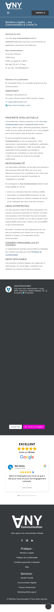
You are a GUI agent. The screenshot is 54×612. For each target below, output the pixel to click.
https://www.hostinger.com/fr (19, 105)
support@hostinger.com (17, 102)
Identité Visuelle (27, 578)
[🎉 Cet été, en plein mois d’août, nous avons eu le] (27, 385)
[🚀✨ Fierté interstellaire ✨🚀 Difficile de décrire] (27, 334)
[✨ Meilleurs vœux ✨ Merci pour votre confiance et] (27, 309)
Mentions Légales (27, 553)
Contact (39, 13)
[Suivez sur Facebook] (22, 541)
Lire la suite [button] (27, 488)
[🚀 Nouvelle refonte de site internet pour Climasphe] (27, 411)
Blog (27, 567)
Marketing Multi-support (27, 592)
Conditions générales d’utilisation (27, 562)
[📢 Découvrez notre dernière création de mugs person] (27, 360)
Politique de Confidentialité (27, 558)
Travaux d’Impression (27, 587)
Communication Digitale (27, 583)
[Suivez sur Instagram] (27, 541)
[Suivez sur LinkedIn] (32, 541)
